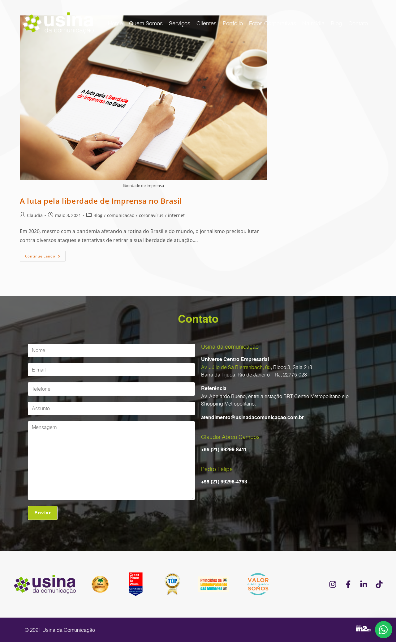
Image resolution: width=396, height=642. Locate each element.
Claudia (35, 215)
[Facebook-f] (348, 584)
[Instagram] (332, 584)
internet (176, 215)
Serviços (179, 23)
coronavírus (151, 215)
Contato (358, 23)
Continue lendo (45, 254)
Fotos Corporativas (272, 23)
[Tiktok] (379, 584)
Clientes (206, 23)
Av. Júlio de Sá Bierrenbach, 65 (236, 367)
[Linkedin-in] (363, 584)
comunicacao (120, 215)
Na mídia (313, 23)
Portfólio (233, 23)
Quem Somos (146, 23)
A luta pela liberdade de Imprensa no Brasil (101, 201)
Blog (336, 23)
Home (115, 23)
